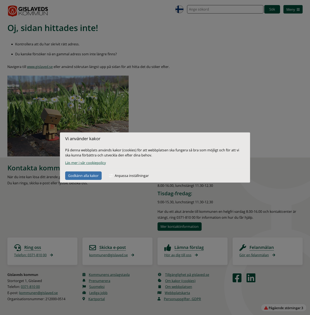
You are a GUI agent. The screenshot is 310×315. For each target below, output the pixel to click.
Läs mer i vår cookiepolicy (85, 162)
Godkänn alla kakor (83, 175)
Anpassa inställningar (132, 175)
